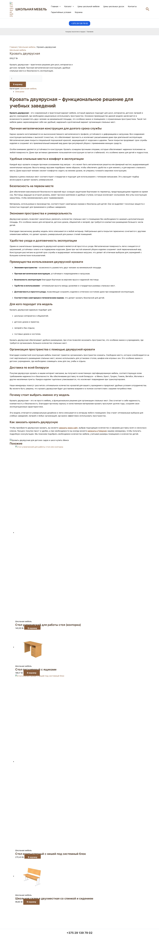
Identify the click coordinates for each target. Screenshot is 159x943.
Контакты (132, 6)
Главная (54, 6)
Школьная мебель (27, 47)
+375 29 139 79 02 (79, 933)
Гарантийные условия (61, 12)
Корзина (78, 12)
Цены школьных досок (113, 6)
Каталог (68, 6)
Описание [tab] (19, 91)
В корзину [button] (32, 628)
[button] (59, 6)
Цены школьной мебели (89, 6)
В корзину (17, 84)
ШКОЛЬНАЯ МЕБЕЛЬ (31, 9)
